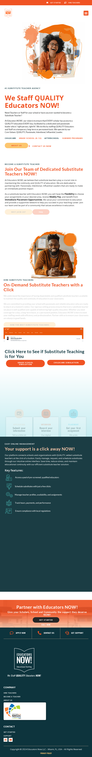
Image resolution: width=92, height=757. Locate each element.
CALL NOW (46, 624)
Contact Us (49, 633)
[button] (86, 13)
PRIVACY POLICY (46, 753)
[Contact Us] (39, 633)
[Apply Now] (11, 633)
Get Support (77, 633)
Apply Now (21, 633)
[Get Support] (67, 633)
